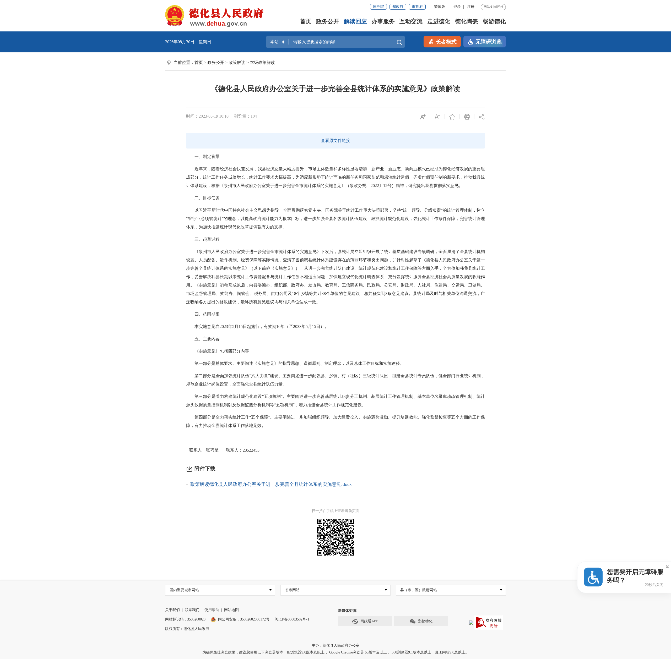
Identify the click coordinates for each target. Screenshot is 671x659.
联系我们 (192, 610)
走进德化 (438, 21)
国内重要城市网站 (184, 590)
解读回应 (355, 21)
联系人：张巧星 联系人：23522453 (222, 450)
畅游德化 (494, 21)
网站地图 (231, 610)
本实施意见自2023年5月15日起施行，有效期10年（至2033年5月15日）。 (258, 326)
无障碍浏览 (488, 42)
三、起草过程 (203, 239)
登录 (457, 7)
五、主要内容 (203, 339)
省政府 (397, 7)
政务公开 (327, 21)
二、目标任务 (203, 198)
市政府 (417, 7)
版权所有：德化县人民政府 (187, 629)
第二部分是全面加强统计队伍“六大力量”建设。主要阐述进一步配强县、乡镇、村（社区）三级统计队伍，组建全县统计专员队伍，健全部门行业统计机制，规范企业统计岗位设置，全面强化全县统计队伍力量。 (335, 380)
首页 (305, 21)
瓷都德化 (425, 621)
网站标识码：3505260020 (185, 619)
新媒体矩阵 (347, 611)
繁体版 (439, 7)
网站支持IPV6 (493, 7)
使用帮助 (211, 610)
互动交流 (411, 21)
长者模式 (446, 42)
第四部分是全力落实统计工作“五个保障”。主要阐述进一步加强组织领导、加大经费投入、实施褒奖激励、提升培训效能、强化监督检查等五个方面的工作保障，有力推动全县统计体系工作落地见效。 (335, 421)
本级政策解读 (262, 62)
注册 (470, 7)
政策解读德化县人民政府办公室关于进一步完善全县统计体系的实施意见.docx (271, 484)
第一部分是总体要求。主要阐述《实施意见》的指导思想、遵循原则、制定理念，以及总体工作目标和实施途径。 (295, 363)
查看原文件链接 (335, 140)
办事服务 (383, 21)
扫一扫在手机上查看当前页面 (335, 511)
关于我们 (172, 610)
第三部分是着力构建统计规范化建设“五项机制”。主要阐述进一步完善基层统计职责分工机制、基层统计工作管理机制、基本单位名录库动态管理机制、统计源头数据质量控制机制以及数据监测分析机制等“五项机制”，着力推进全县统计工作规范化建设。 (335, 400)
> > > (234, 62)
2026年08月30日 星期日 (188, 42)
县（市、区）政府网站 (418, 590)
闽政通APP (369, 621)
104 (254, 116)
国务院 (378, 7)
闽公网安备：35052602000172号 (243, 619)
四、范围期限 (203, 314)
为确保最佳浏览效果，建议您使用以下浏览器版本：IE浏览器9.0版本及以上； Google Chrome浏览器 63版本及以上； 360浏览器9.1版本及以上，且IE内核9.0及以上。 (335, 652)
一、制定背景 (203, 156)
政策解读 (237, 62)
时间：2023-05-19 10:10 (207, 116)
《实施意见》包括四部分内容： (220, 351)
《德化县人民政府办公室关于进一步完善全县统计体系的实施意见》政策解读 (335, 89)
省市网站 (292, 590)
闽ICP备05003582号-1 (292, 619)
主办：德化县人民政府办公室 (335, 645)
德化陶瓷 (466, 21)
